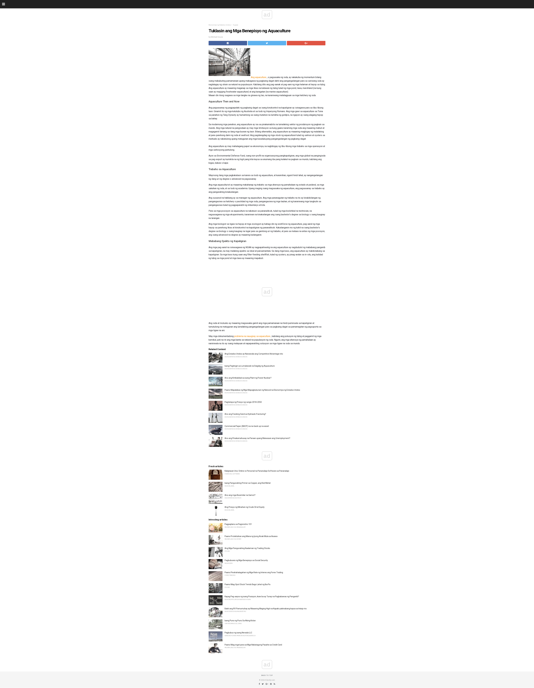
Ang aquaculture (258, 77)
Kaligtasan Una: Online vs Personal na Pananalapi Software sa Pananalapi (257, 471)
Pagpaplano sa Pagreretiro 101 (238, 524)
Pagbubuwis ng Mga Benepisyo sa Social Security (246, 560)
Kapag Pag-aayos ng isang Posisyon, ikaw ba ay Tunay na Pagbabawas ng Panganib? (262, 596)
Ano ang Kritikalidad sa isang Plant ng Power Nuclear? (248, 378)
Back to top (267, 675)
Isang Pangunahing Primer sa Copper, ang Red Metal (247, 483)
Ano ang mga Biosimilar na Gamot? (240, 495)
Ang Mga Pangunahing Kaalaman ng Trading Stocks (247, 548)
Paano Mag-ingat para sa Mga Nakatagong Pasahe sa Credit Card (253, 645)
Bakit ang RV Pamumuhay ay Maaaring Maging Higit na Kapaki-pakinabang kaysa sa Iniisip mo (266, 608)
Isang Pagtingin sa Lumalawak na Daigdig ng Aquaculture (250, 366)
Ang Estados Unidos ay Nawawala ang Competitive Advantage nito (254, 354)
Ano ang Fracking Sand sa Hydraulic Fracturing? (245, 414)
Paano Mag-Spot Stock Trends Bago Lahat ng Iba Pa (247, 584)
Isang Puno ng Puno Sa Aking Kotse (240, 620)
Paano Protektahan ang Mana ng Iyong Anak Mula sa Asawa (251, 536)
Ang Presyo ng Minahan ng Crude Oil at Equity (244, 507)
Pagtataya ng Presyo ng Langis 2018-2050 (243, 402)
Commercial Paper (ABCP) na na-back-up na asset (247, 426)
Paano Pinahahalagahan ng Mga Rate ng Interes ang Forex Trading (254, 572)
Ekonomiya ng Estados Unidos (220, 25)
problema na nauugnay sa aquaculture (252, 336)
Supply (235, 25)
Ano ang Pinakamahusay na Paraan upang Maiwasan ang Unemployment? (257, 438)
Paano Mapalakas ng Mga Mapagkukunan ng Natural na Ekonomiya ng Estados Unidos (262, 390)
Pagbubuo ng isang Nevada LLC (238, 633)
